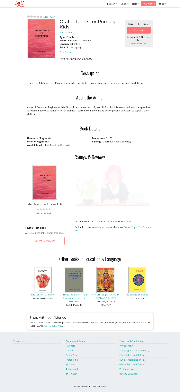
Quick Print (72, 355)
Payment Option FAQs (53, 326)
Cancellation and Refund (132, 355)
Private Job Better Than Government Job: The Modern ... (74, 298)
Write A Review (46, 240)
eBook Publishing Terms (132, 359)
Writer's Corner (127, 369)
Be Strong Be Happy (137, 294)
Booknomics (19, 341)
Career (69, 350)
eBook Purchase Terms (131, 364)
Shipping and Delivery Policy (134, 350)
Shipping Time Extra (138, 43)
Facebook (72, 369)
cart (163, 3)
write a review (101, 227)
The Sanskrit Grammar (43, 294)
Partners (70, 345)
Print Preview (66, 52)
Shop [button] (124, 3)
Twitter (72, 373)
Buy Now (139, 30)
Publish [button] (111, 3)
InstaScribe (72, 359)
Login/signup (149, 3)
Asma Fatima (66, 32)
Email (71, 364)
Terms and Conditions (131, 341)
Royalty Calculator (128, 373)
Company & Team (75, 341)
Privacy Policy (126, 345)
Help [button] (135, 3)
